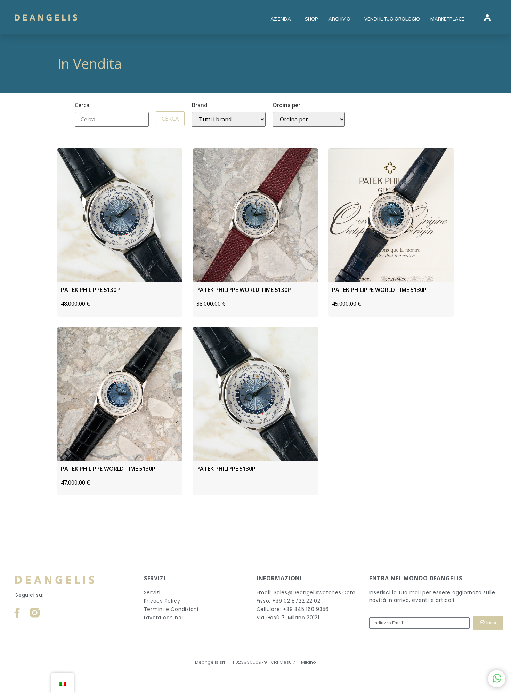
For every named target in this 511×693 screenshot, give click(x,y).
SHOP (311, 19)
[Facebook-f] (17, 612)
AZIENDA (280, 19)
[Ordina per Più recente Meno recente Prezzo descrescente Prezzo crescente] (309, 119)
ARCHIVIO (339, 19)
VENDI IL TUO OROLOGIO (392, 19)
